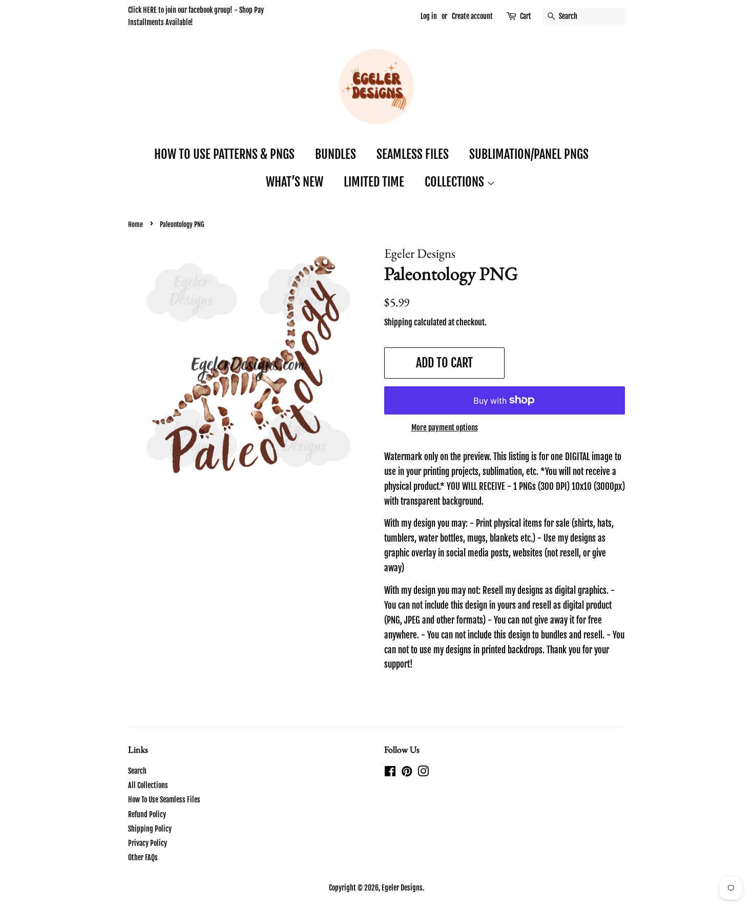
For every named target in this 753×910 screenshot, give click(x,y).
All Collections (148, 785)
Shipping (398, 322)
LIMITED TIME (374, 182)
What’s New (294, 182)
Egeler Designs (402, 888)
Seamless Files (412, 154)
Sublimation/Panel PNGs (529, 154)
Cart (525, 16)
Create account (472, 16)
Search (137, 771)
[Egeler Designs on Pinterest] (406, 773)
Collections (456, 182)
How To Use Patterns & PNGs (224, 154)
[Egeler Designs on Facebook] (390, 773)
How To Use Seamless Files (164, 799)
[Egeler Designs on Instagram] (423, 773)
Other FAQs (143, 857)
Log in (429, 16)
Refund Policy (147, 814)
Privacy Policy (147, 843)
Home (135, 224)
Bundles (335, 154)
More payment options (444, 427)
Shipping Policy (150, 829)
